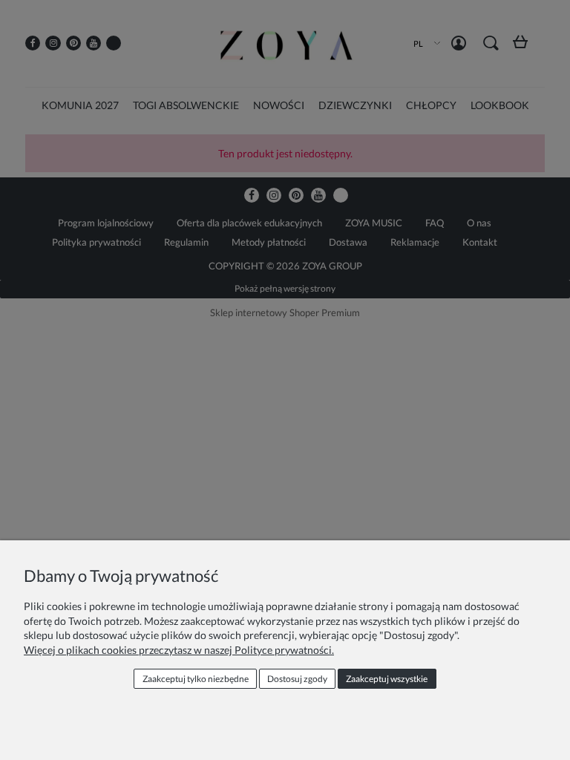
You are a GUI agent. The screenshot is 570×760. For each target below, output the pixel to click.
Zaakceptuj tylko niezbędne (195, 678)
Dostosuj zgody (297, 678)
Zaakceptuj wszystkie (387, 678)
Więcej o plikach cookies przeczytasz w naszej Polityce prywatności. (179, 649)
